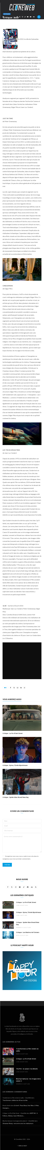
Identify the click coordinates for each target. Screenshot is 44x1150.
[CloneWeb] (22, 7)
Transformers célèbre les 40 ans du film (15, 1100)
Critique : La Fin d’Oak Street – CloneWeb (14, 1113)
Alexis (8, 21)
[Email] (34, 21)
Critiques (7, 14)
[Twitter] (31, 21)
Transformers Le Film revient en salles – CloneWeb (17, 1098)
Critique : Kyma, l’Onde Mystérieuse (15, 765)
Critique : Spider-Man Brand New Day (16, 797)
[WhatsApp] (40, 21)
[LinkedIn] (37, 21)
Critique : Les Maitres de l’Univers (27, 932)
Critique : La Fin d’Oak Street (13, 733)
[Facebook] (29, 21)
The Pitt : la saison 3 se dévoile (27, 1069)
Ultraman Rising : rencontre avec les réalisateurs (18, 1123)
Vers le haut (22, 1146)
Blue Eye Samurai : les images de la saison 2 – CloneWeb (18, 1121)
